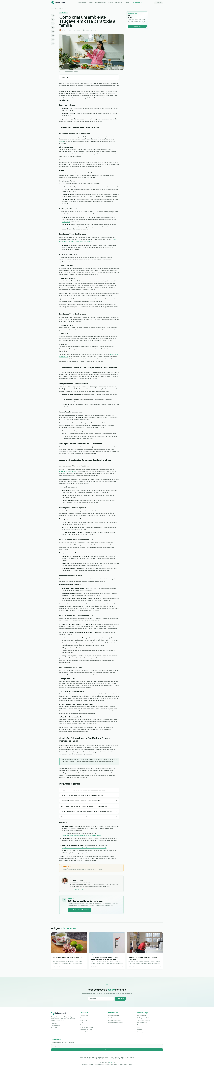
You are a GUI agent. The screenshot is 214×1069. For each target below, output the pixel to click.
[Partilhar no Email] (53, 39)
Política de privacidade (143, 1020)
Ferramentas (137, 2)
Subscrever (120, 998)
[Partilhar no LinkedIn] (53, 27)
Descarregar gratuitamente (81, 909)
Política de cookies (142, 1022)
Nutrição (111, 2)
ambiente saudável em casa (68, 471)
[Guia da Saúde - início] (58, 2)
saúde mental (66, 222)
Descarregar (138, 26)
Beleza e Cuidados (82, 2)
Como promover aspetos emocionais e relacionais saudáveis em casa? (81, 817)
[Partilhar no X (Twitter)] (53, 23)
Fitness (91, 2)
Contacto (139, 1027)
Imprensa (139, 1029)
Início (52, 8)
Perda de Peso (118, 2)
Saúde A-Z (127, 2)
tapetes (61, 141)
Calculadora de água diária (115, 1022)
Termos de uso (141, 1025)
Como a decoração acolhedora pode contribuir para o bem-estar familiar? (82, 795)
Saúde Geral (63, 8)
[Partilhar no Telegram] (53, 31)
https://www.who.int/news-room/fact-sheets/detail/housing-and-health (84, 848)
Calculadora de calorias (114, 1020)
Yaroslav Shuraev (69, 71)
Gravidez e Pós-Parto (100, 2)
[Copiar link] (53, 43)
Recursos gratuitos (142, 1032)
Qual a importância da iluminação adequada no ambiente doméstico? (81, 800)
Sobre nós (54, 1023)
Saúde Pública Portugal (86, 1027)
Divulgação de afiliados (143, 1018)
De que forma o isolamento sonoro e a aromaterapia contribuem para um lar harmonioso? (86, 811)
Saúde (57, 8)
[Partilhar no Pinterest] (53, 35)
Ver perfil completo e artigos (77, 889)
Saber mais (111, 1062)
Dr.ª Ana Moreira (76, 880)
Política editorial (141, 1015)
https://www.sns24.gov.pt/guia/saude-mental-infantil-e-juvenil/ (81, 835)
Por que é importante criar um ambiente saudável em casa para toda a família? (83, 790)
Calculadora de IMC (113, 1015)
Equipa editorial (55, 1025)
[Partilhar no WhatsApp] (53, 15)
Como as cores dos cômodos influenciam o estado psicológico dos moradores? (84, 806)
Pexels (76, 71)
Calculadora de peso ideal (115, 1018)
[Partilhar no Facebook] (53, 19)
